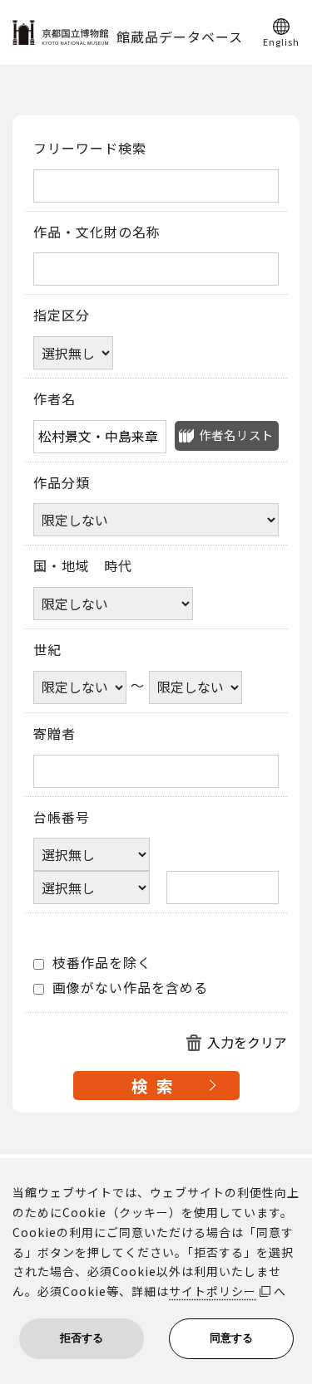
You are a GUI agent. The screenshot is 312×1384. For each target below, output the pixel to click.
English (281, 40)
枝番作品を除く (99, 963)
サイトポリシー (212, 1291)
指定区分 (61, 315)
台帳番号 (61, 817)
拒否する (81, 1338)
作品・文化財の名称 (97, 232)
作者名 (54, 399)
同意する (231, 1338)
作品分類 (61, 483)
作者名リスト (236, 434)
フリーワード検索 (89, 148)
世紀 (47, 650)
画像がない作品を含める (128, 988)
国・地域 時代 (82, 566)
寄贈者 (54, 734)
